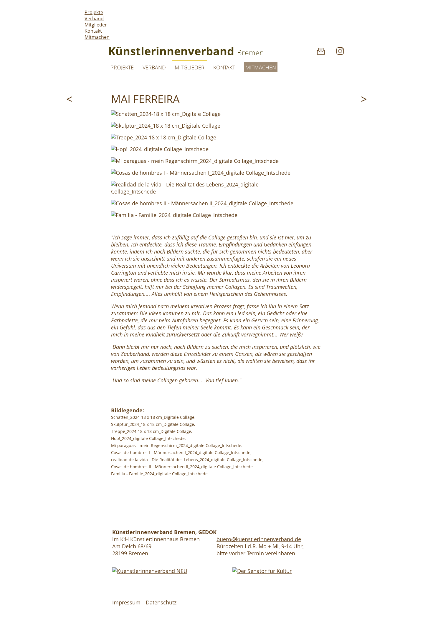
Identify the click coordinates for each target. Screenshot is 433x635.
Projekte (94, 12)
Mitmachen (97, 37)
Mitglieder (96, 24)
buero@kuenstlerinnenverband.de (258, 539)
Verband (94, 18)
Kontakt (93, 31)
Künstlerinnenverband (186, 51)
